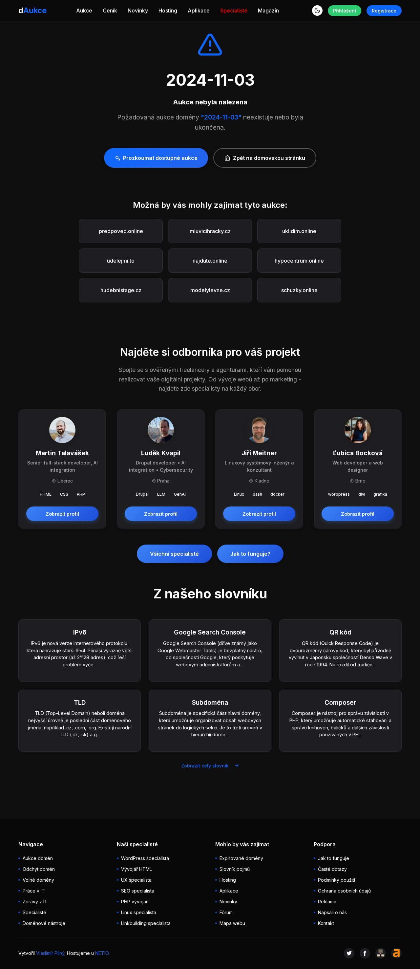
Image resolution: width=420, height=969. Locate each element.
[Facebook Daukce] (365, 953)
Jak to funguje (333, 858)
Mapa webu (232, 923)
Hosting (167, 10)
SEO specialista (137, 891)
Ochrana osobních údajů (344, 891)
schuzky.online (299, 290)
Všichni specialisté (174, 553)
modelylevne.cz (210, 290)
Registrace (384, 10)
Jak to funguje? (250, 553)
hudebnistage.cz (120, 290)
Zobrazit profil (62, 514)
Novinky (138, 10)
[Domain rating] (396, 953)
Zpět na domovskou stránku (269, 158)
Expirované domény (241, 858)
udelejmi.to (121, 260)
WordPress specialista (145, 858)
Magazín (268, 10)
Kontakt (326, 923)
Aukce (84, 10)
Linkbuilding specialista (146, 923)
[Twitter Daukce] (349, 953)
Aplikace (199, 10)
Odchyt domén (39, 869)
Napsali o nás (332, 912)
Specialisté (233, 10)
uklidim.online (299, 231)
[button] (317, 10)
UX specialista (136, 880)
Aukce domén (38, 858)
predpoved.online (121, 231)
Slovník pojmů (235, 869)
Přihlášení (344, 10)
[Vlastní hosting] (380, 953)
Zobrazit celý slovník (205, 765)
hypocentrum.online (299, 260)
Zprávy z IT (35, 901)
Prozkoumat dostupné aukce (160, 158)
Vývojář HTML (136, 869)
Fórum (226, 912)
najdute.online (210, 260)
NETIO (102, 953)
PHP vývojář (134, 901)
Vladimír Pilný (50, 953)
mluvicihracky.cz (210, 231)
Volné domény (38, 880)
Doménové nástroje (44, 923)
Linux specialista (138, 912)
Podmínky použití (336, 880)
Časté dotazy (332, 869)
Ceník (110, 10)
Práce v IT (34, 891)
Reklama (327, 901)
